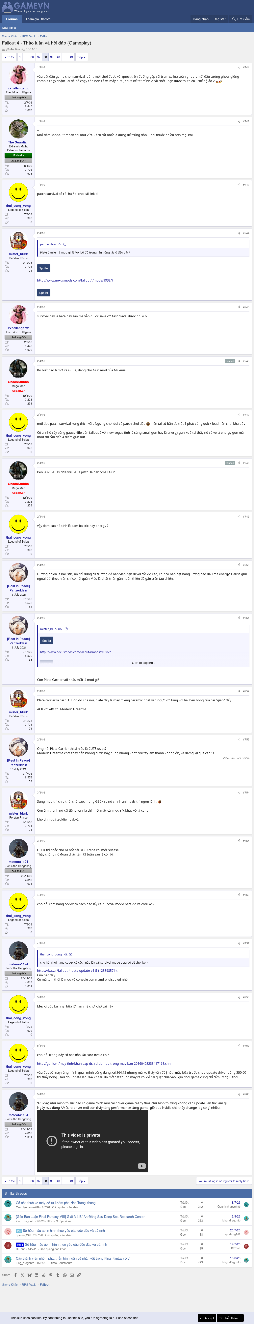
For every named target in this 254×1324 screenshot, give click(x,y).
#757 (246, 943)
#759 (246, 1045)
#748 (246, 463)
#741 (246, 67)
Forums (12, 19)
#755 (246, 841)
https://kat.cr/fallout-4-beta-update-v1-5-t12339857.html (79, 970)
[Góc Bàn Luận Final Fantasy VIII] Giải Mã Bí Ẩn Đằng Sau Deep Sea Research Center (80, 1216)
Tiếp (80, 57)
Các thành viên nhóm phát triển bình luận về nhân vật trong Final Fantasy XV (73, 1258)
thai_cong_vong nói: (54, 954)
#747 (246, 414)
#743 (246, 185)
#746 (246, 361)
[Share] (239, 67)
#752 (246, 691)
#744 (246, 233)
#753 (246, 739)
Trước (11, 57)
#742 (246, 121)
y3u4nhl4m (13, 49)
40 (58, 57)
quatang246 (23, 1235)
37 (38, 57)
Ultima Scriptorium (59, 1221)
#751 (246, 618)
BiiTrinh (20, 1249)
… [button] (25, 57)
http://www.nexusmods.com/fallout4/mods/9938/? (75, 280)
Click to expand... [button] (143, 663)
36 (32, 57)
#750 (246, 565)
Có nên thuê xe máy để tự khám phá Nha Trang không (55, 1202)
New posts (9, 27)
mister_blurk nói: (51, 629)
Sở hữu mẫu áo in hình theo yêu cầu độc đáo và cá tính (64, 1230)
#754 (246, 792)
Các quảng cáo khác (65, 1207)
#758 (246, 997)
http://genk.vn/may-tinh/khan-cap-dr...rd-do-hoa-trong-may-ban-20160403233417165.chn (104, 1063)
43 (71, 57)
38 (45, 57)
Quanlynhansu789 (27, 1207)
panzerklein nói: (51, 244)
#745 (246, 307)
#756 (246, 895)
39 (51, 57)
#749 (246, 516)
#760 (246, 1094)
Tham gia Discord (38, 19)
